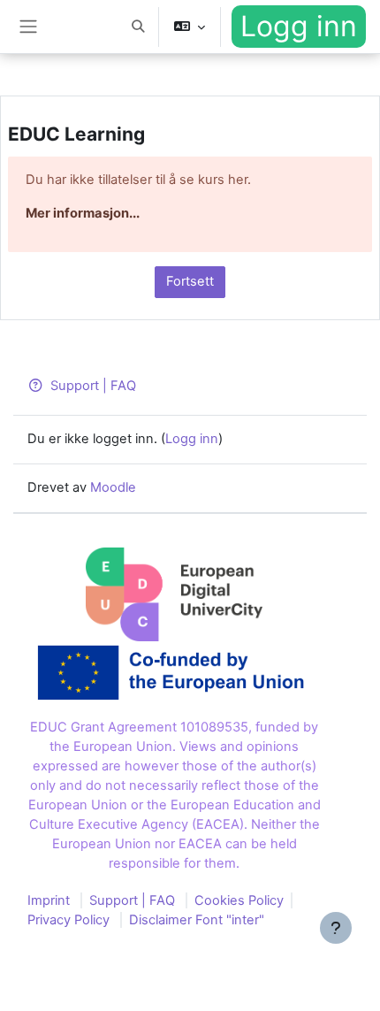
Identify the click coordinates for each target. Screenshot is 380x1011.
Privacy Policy (68, 920)
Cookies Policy (239, 900)
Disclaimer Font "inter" (196, 920)
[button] (138, 26)
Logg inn (298, 26)
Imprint (48, 900)
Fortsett (190, 281)
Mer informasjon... (83, 213)
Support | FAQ (93, 386)
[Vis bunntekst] (336, 928)
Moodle (113, 487)
